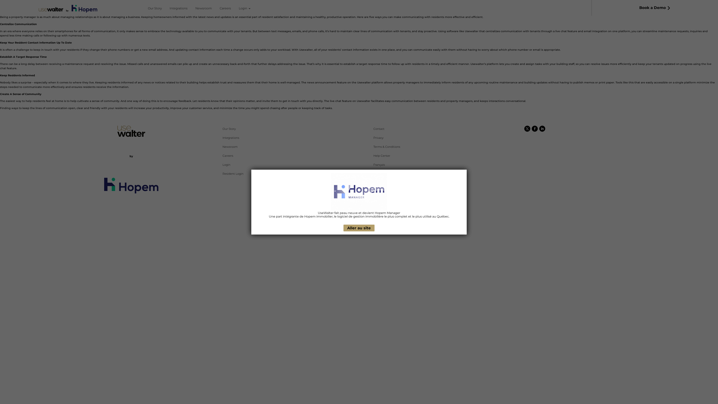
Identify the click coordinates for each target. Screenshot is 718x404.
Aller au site (359, 228)
